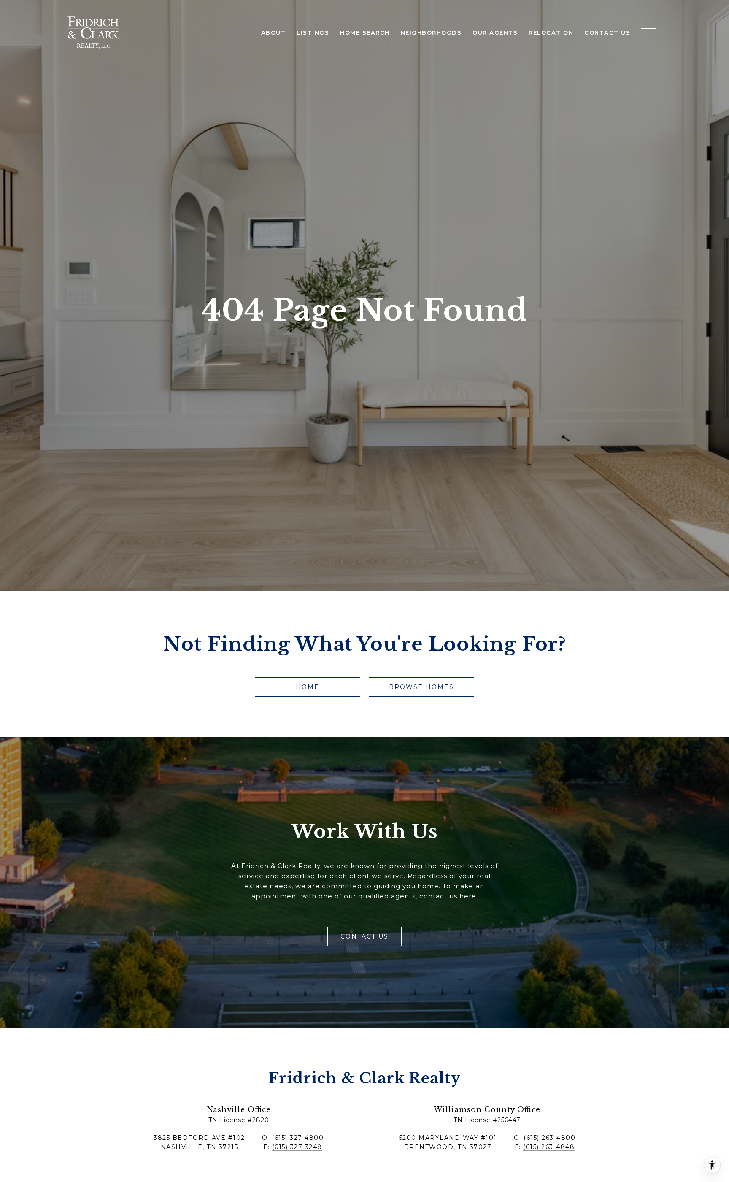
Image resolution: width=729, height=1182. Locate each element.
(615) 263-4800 (549, 1137)
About (273, 32)
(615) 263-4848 (549, 1147)
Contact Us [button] (364, 936)
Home (307, 687)
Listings (313, 32)
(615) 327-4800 (298, 1137)
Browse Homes (421, 687)
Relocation (551, 32)
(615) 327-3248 (297, 1147)
